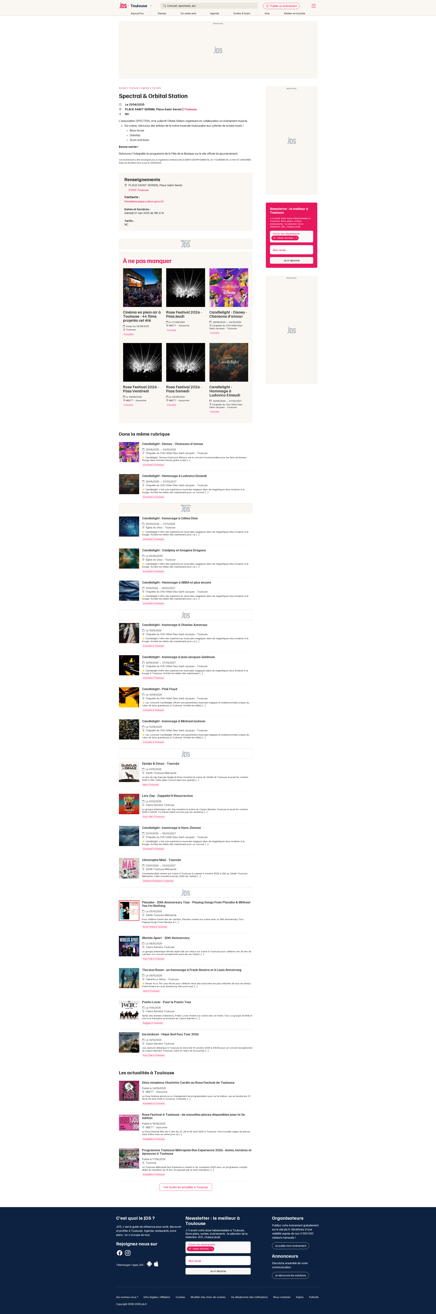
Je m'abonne (292, 260)
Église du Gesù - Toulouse (160, 527)
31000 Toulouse (138, 190)
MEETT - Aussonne (156, 1091)
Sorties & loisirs (241, 13)
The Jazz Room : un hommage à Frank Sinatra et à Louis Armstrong (192, 969)
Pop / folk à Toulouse (153, 816)
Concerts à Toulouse (153, 465)
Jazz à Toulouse (151, 991)
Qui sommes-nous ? (127, 1297)
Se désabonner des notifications (249, 1297)
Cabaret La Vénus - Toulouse (162, 979)
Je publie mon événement (290, 1245)
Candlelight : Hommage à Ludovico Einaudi (174, 475)
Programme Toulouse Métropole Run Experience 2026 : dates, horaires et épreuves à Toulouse (197, 1151)
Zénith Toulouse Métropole (160, 772)
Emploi (299, 1297)
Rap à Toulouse (151, 784)
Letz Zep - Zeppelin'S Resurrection (167, 795)
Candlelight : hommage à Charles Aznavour (174, 624)
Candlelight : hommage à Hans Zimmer (171, 827)
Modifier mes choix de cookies (208, 1297)
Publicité (314, 1297)
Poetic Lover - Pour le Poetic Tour (166, 1002)
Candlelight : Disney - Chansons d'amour (172, 443)
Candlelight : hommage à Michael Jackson (173, 721)
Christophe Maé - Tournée (161, 859)
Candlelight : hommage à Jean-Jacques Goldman (178, 656)
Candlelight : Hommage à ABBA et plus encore (176, 582)
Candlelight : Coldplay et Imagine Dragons (174, 550)
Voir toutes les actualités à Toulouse (186, 1187)
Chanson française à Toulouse (158, 881)
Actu (267, 13)
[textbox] (300, 238)
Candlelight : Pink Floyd (159, 688)
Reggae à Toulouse (153, 1023)
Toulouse (138, 6)
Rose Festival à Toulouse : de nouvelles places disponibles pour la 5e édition (193, 1116)
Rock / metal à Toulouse (155, 927)
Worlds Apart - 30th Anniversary (166, 937)
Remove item (296, 238)
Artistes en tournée (294, 13)
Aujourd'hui (137, 13)
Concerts (156, 88)
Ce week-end (188, 13)
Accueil (122, 88)
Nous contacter (282, 1297)
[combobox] (291, 236)
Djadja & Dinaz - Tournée (160, 763)
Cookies (180, 1297)
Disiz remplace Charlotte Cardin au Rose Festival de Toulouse (188, 1082)
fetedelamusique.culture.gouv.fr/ (144, 201)
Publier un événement (283, 6)
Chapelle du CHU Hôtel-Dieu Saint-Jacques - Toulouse (176, 453)
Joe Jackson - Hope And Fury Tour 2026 (170, 1034)
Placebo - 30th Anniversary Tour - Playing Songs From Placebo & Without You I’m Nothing (196, 903)
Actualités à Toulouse (154, 1103)
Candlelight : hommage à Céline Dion (170, 518)
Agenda (214, 13)
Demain (162, 13)
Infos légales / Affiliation (157, 1297)
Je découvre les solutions (290, 1275)
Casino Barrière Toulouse (159, 804)
